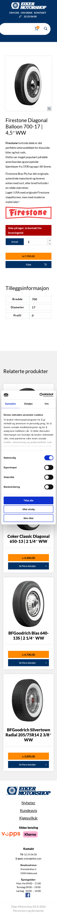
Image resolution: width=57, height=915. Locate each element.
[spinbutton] (37, 241)
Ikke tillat (28, 518)
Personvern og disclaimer (28, 910)
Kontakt (40, 12)
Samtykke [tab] (10, 403)
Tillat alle (28, 500)
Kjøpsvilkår (28, 818)
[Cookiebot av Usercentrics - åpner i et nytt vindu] (40, 395)
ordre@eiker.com (28, 858)
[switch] (48, 467)
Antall (14, 241)
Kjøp (28, 264)
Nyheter (28, 802)
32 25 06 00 (30, 16)
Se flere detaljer (27, 565)
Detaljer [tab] (28, 403)
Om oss (14, 12)
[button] (49, 240)
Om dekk (26, 12)
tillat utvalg (28, 509)
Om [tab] (47, 403)
